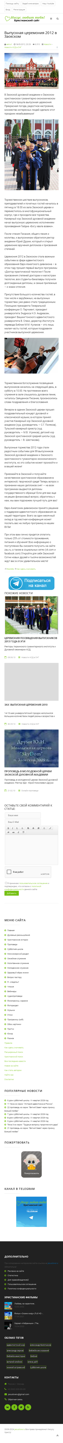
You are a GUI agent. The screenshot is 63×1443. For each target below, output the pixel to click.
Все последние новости (15, 1061)
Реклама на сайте (16, 1271)
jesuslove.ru (53, 1263)
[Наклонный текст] (12, 828)
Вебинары (12, 991)
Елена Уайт (33, 1361)
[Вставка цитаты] (13, 832)
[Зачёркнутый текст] (22, 828)
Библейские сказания (39, 1350)
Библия (34, 1356)
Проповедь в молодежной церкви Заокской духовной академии (28, 773)
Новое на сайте (11, 1065)
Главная (11, 930)
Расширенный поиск (13, 1052)
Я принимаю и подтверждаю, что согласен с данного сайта (26, 886)
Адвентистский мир (16, 1345)
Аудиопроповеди (14, 996)
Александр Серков (15, 1350)
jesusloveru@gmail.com (18, 1394)
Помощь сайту (12, 3)
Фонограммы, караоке (17, 1000)
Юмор (10, 1033)
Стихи (10, 1014)
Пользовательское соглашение (22, 1284)
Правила (8, 1043)
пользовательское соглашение (33, 883)
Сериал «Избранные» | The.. (26, 1323)
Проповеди (12, 944)
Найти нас (9, 1074)
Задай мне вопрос (30, 3)
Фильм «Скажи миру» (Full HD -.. (28, 1313)
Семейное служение (16, 958)
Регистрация (19, 9)
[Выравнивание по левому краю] (28, 828)
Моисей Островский (16, 1367)
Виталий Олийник (14, 1361)
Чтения (10, 986)
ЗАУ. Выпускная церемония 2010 (25, 704)
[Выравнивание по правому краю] (38, 828)
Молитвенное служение (18, 963)
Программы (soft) (15, 1019)
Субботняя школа (15, 949)
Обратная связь (15, 1399)
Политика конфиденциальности (22, 1288)
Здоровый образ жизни (18, 972)
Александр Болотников (40, 1345)
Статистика (13, 1275)
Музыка (11, 1010)
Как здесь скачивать (26, 569)
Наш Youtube (48, 3)
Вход (8, 9)
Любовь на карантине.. (24, 1303)
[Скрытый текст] (8, 832)
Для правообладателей (18, 1279)
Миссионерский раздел (18, 953)
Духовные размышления (18, 935)
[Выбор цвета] (50, 828)
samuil (9, 44)
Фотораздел (12, 1005)
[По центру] (33, 828)
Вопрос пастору (14, 977)
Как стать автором (13, 1070)
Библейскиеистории (16, 1356)
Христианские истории (17, 939)
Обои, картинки (14, 1024)
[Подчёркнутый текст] (17, 828)
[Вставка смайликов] (44, 828)
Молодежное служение (17, 967)
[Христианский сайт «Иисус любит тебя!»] (24, 18)
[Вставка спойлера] (23, 832)
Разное (10, 1038)
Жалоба (10, 569)
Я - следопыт (13, 982)
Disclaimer (9, 1079)
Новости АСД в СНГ (13, 47)
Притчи (10, 1029)
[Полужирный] (8, 828)
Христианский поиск (13, 1056)
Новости (47, 44)
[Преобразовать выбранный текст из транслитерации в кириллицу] (18, 832)
